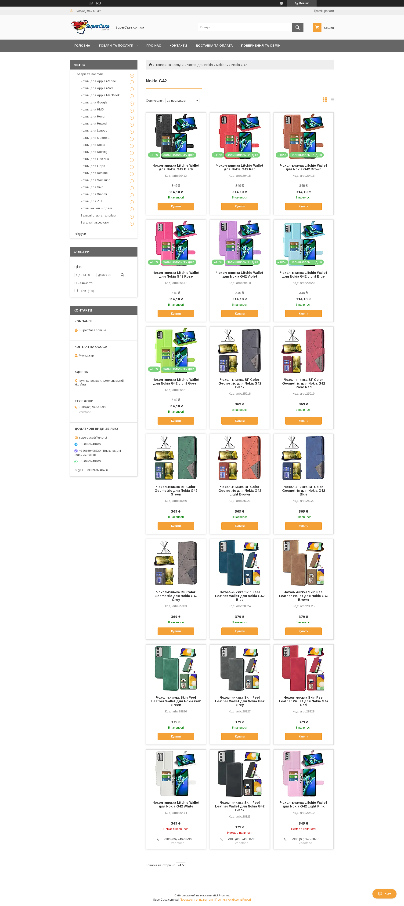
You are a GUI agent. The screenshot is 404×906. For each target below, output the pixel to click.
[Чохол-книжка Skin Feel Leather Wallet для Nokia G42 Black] (240, 773)
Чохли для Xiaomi (94, 194)
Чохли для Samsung (95, 180)
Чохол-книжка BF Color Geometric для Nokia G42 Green (176, 490)
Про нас (153, 45)
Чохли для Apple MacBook (100, 95)
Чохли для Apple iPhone (98, 81)
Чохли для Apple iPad (97, 88)
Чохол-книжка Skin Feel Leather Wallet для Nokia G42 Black (239, 806)
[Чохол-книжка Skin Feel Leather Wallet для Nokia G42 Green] (176, 668)
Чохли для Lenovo (94, 130)
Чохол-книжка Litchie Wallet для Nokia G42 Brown (303, 167)
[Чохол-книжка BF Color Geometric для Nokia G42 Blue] (303, 457)
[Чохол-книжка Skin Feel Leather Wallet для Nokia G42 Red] (303, 668)
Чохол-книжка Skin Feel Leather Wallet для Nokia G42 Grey (239, 701)
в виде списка (332, 100)
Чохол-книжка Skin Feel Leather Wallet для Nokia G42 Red (303, 701)
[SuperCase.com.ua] (90, 33)
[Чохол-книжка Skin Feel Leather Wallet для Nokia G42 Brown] (303, 562)
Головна (82, 45)
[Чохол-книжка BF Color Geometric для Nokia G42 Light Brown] (240, 457)
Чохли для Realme (94, 173)
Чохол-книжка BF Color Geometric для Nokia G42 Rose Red (303, 383)
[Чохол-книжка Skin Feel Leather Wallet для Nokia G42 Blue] (240, 562)
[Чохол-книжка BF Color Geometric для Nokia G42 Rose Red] (303, 350)
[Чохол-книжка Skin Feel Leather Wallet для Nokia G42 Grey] (240, 668)
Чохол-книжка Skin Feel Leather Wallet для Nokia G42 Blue (239, 596)
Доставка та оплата (214, 45)
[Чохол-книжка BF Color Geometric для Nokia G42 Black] (240, 350)
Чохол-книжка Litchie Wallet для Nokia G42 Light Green (175, 381)
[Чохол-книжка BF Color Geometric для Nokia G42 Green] (176, 457)
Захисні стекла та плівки (98, 215)
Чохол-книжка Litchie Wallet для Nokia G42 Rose (175, 274)
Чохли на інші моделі (96, 208)
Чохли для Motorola (95, 137)
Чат (388, 894)
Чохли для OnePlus (95, 159)
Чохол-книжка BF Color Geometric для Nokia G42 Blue (303, 490)
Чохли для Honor (93, 116)
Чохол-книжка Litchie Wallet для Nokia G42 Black (175, 167)
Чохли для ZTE (92, 201)
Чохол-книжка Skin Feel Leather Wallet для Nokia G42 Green (176, 701)
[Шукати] (297, 27)
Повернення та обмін (261, 45)
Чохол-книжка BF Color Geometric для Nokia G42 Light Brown (239, 490)
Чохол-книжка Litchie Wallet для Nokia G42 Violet (239, 274)
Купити (176, 206)
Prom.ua (224, 895)
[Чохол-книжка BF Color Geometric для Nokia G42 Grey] (176, 562)
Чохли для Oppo (93, 166)
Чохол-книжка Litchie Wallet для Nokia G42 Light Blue (303, 274)
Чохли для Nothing (94, 152)
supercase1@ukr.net (93, 437)
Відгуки (80, 234)
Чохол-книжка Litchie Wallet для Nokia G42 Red (239, 167)
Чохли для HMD (92, 109)
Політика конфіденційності (233, 899)
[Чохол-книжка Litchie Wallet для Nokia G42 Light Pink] (303, 773)
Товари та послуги (115, 45)
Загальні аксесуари (95, 222)
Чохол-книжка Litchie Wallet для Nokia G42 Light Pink (303, 804)
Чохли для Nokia (200, 65)
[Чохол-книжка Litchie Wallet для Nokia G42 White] (176, 773)
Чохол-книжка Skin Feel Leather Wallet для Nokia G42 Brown (303, 596)
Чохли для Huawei (94, 123)
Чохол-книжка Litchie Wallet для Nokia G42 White (175, 804)
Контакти (178, 45)
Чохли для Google (94, 102)
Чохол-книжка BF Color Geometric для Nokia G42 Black (239, 383)
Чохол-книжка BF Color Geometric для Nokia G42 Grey (176, 596)
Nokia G (222, 65)
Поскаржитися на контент (196, 899)
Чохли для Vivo (92, 187)
